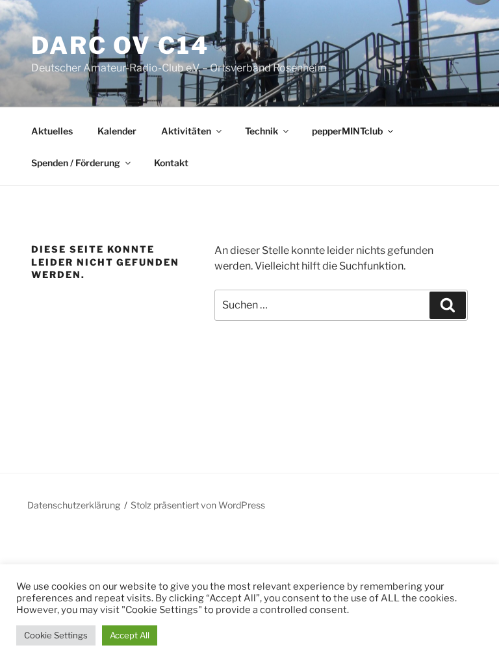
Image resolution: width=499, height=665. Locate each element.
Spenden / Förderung (75, 162)
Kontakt (171, 162)
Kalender (116, 130)
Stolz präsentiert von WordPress (198, 504)
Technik (261, 130)
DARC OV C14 (120, 45)
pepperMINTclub (347, 130)
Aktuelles (52, 130)
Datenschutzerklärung (73, 504)
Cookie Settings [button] (56, 635)
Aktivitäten (186, 130)
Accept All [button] (129, 635)
